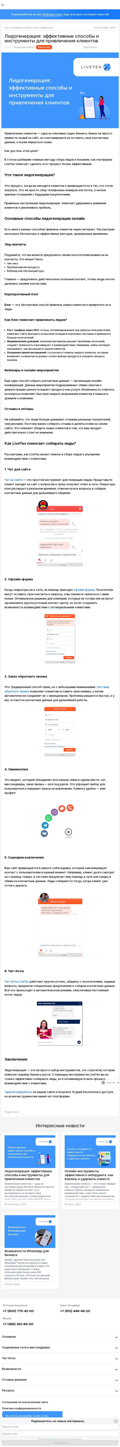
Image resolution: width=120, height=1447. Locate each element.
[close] (118, 1082)
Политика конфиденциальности (21, 1408)
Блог (36, 27)
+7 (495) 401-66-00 (18, 1324)
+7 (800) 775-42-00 (18, 1311)
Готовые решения (14, 1379)
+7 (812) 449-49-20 (75, 1311)
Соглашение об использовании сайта (25, 1402)
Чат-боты (8, 1358)
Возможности (11, 1369)
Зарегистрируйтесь (18, 1092)
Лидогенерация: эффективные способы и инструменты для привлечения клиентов (28, 1175)
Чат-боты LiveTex (17, 981)
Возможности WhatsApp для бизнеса (27, 1253)
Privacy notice (111, 1082)
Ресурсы (8, 1390)
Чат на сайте (13, 479)
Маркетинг (47, 27)
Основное (9, 1336)
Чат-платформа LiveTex (18, 27)
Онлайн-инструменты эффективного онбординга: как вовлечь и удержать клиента (89, 1175)
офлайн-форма (84, 589)
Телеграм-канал (52, 14)
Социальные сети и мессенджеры (26, 1347)
